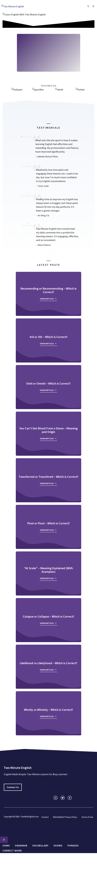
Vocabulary (40, 845)
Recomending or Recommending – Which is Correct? (48, 290)
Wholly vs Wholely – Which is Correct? (48, 710)
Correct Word (12, 850)
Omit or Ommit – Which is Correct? (48, 383)
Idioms (57, 845)
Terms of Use (87, 817)
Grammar (21, 845)
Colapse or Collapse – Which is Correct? (48, 616)
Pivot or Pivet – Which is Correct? (48, 523)
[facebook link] (70, 798)
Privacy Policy (71, 817)
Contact (45, 817)
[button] (88, 6)
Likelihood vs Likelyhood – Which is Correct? (48, 663)
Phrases (73, 845)
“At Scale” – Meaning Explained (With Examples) (48, 570)
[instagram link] (56, 798)
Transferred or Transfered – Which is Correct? (48, 477)
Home (6, 845)
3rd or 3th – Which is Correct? (48, 337)
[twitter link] (63, 798)
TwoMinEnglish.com (30, 816)
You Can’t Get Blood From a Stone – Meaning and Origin (48, 430)
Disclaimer (58, 816)
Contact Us (13, 787)
